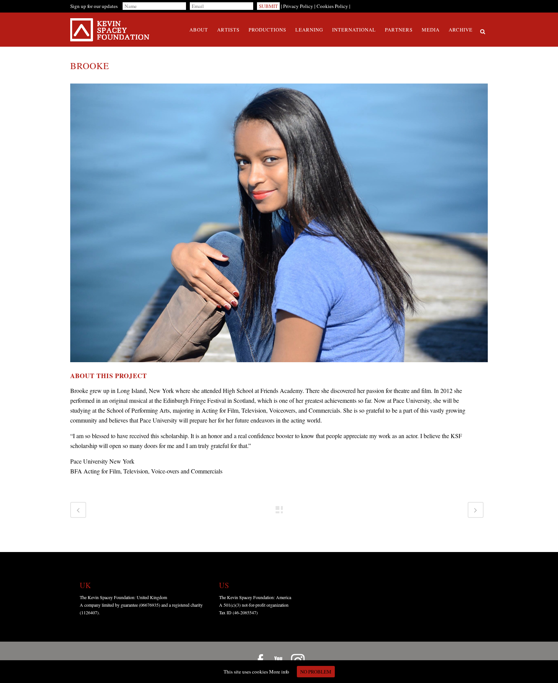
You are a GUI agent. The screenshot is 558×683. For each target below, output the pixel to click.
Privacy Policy (298, 6)
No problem (315, 671)
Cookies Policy (332, 6)
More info (279, 671)
